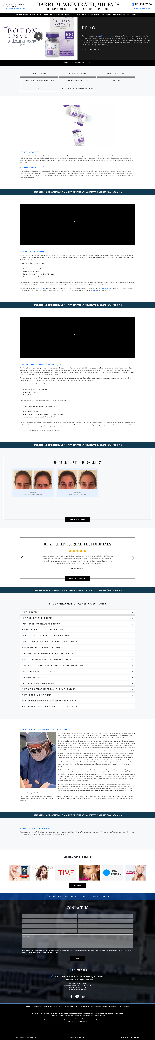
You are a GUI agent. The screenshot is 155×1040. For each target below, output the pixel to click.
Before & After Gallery (141, 8)
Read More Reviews (77, 578)
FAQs (39, 88)
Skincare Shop (97, 15)
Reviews (116, 81)
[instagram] (138, 1037)
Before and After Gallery (118, 15)
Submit (77, 958)
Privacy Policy (87, 1019)
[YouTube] (77, 996)
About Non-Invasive (77, 62)
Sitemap (94, 1019)
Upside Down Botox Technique (39, 81)
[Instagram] (83, 996)
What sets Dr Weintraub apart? (77, 88)
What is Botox (39, 73)
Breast (59, 15)
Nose (52, 15)
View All (77, 885)
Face (46, 15)
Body (67, 15)
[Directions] (53, 978)
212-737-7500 (79, 970)
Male (73, 15)
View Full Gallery (77, 519)
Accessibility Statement (104, 1019)
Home (66, 62)
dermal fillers (40, 288)
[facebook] (131, 1037)
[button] (22, 558)
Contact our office (26, 838)
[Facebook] (71, 996)
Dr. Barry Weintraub (107, 36)
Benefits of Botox (116, 73)
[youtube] (135, 1037)
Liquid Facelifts (107, 288)
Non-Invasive (83, 15)
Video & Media (36, 15)
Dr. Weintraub (22, 15)
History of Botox (77, 73)
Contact (135, 15)
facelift (94, 290)
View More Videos (92, 50)
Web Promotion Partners (81, 1021)
